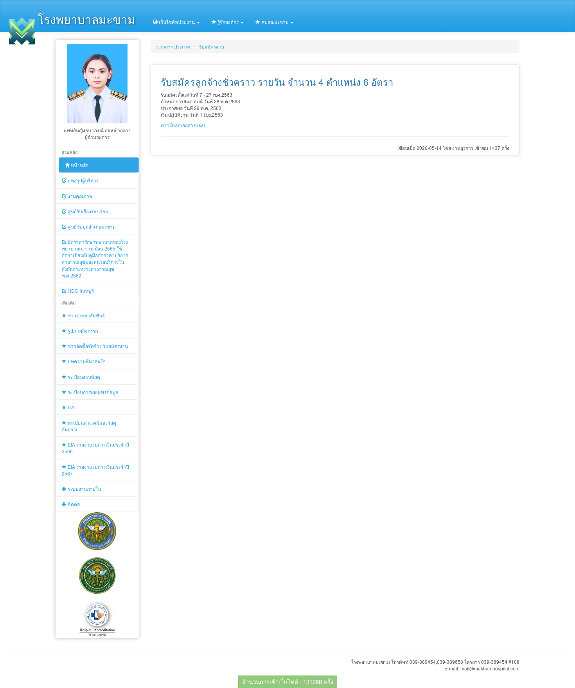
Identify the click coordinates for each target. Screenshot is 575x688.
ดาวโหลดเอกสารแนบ (183, 125)
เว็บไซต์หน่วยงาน (177, 21)
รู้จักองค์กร (228, 21)
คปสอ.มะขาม (275, 21)
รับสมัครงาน (211, 46)
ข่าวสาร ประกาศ (173, 46)
